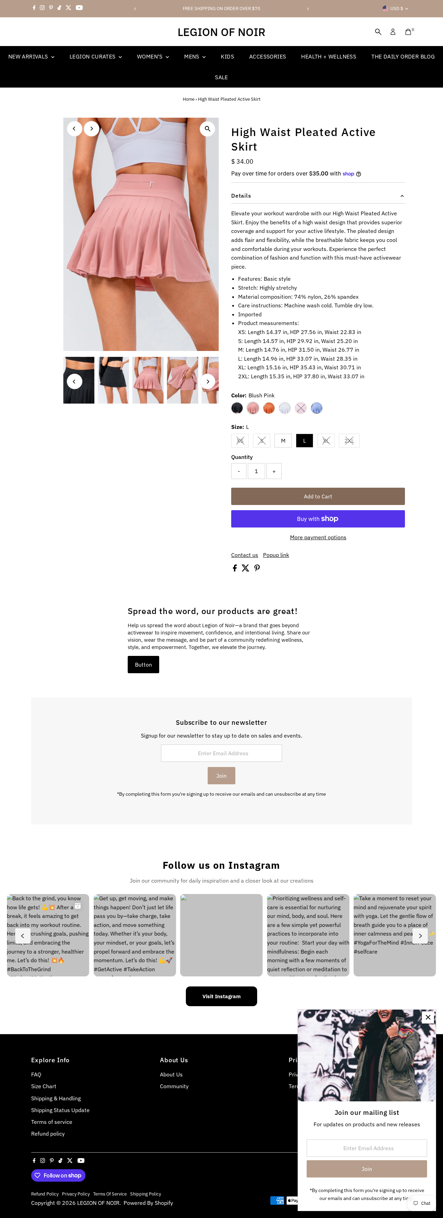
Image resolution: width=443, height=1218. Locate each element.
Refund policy (48, 1133)
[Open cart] (408, 32)
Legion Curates (93, 56)
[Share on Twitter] (246, 569)
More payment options (318, 537)
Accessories (267, 56)
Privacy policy (76, 1194)
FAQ (36, 1074)
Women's (150, 56)
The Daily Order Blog (403, 56)
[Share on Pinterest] (257, 569)
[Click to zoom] (207, 129)
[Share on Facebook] (235, 569)
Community (174, 1086)
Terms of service (51, 1121)
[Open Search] (378, 32)
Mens (192, 56)
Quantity (242, 456)
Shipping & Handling (56, 1098)
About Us (171, 1074)
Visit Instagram (221, 996)
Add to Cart (318, 496)
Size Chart (43, 1086)
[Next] (307, 9)
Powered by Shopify (148, 1202)
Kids (227, 56)
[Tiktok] (59, 8)
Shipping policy (145, 1194)
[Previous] (135, 9)
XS (243, 442)
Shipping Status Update (60, 1110)
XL (329, 442)
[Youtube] (79, 8)
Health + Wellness (328, 56)
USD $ (396, 8)
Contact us (244, 555)
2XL (352, 442)
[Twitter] (68, 8)
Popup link (276, 555)
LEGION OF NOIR (221, 32)
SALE (221, 77)
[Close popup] (428, 1017)
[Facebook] (34, 8)
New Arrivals (28, 56)
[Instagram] (42, 8)
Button (143, 664)
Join (221, 775)
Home (189, 99)
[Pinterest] (51, 8)
